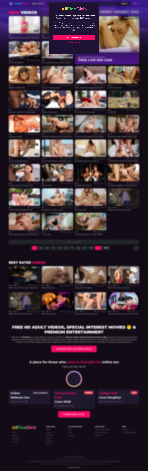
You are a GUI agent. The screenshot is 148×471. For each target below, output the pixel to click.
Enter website (74, 37)
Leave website (74, 42)
